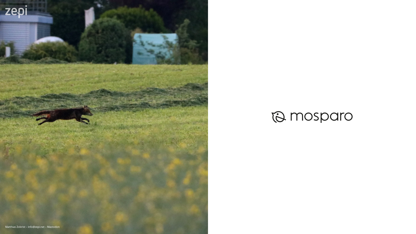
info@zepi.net (36, 227)
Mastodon (53, 227)
